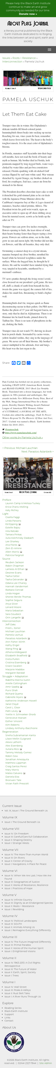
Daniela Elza (12, 776)
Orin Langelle (13, 617)
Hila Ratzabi (12, 531)
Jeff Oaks (10, 624)
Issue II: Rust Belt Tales (17, 993)
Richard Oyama (14, 693)
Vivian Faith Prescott (17, 783)
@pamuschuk (12, 429)
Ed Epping (11, 524)
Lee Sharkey (12, 541)
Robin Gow (11, 756)
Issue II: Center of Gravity (18, 860)
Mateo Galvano (13, 773)
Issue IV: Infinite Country (18, 899)
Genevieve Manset (15, 717)
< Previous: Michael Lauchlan (20, 448)
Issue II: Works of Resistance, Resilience (26, 885)
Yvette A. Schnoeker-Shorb (20, 714)
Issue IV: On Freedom (17, 833)
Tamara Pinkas (13, 534)
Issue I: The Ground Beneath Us (22, 822)
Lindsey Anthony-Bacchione (21, 728)
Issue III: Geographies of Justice (22, 881)
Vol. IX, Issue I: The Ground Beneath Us (26, 810)
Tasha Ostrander (14, 579)
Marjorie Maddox (15, 669)
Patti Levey (11, 711)
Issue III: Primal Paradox (18, 944)
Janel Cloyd (11, 704)
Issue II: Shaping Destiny (18, 839)
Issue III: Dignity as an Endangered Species (29, 902)
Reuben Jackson (14, 562)
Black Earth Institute (16, 1011)
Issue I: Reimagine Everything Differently (28, 930)
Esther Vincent (13, 721)
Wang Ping (11, 648)
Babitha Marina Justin (17, 679)
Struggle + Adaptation (15, 676)
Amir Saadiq (12, 686)
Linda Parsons (13, 520)
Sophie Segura (13, 600)
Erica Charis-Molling (16, 506)
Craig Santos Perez (16, 766)
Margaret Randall (15, 672)
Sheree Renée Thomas (18, 596)
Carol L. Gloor (12, 707)
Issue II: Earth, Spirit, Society (20, 972)
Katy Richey (12, 510)
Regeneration (10, 731)
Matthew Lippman (15, 762)
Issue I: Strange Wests (17, 843)
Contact (9, 1020)
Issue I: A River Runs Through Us (23, 996)
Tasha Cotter (12, 576)
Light (5, 513)
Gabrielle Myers (14, 697)
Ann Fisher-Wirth (15, 641)
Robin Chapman (14, 565)
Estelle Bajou (12, 527)
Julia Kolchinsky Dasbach (19, 537)
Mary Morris (12, 769)
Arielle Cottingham (16, 683)
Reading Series (13, 1007)
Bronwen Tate (13, 780)
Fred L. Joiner (13, 628)
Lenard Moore (13, 607)
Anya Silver (11, 603)
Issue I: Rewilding (14, 909)
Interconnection (12, 61)
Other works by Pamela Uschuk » (22, 437)
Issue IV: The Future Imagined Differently (28, 941)
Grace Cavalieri (13, 665)
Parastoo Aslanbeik (16, 638)
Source (6, 558)
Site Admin (45, 1063)
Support (9, 1014)
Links (7, 1017)
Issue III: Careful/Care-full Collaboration (26, 836)
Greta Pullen (12, 659)
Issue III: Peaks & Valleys (18, 990)
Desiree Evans (13, 572)
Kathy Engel (12, 645)
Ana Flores (11, 544)
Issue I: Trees (12, 975)
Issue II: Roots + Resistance (19, 906)
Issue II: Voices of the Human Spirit (24, 948)
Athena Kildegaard (16, 652)
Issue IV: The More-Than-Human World (26, 854)
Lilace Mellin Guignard (18, 738)
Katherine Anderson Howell (21, 700)
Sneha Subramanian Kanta (20, 735)
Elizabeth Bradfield (16, 655)
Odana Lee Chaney (16, 583)
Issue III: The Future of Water (21, 969)
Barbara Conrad (14, 589)
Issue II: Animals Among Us (20, 927)
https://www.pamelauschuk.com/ (21, 432)
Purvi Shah (11, 690)
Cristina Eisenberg (15, 662)
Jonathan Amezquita (17, 759)
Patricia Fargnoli (14, 555)
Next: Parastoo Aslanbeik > (37, 451)
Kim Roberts (12, 724)
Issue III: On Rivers (15, 857)
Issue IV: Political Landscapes (21, 920)
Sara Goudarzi (13, 614)
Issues (6, 58)
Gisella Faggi (12, 517)
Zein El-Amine (13, 548)
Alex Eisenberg (14, 745)
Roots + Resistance (24, 58)
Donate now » (28, 13)
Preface (6, 499)
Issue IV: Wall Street (16, 986)
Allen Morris (12, 551)
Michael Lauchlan (15, 631)
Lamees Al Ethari (14, 569)
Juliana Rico (12, 749)
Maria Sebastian (14, 610)
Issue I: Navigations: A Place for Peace (26, 864)
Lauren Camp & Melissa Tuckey (22, 503)
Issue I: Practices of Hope (19, 888)
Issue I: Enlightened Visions (20, 951)
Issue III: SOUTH (13, 923)
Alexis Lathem (13, 742)
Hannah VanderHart (16, 586)
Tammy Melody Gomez (18, 752)
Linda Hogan (12, 593)
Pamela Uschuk (14, 634)
